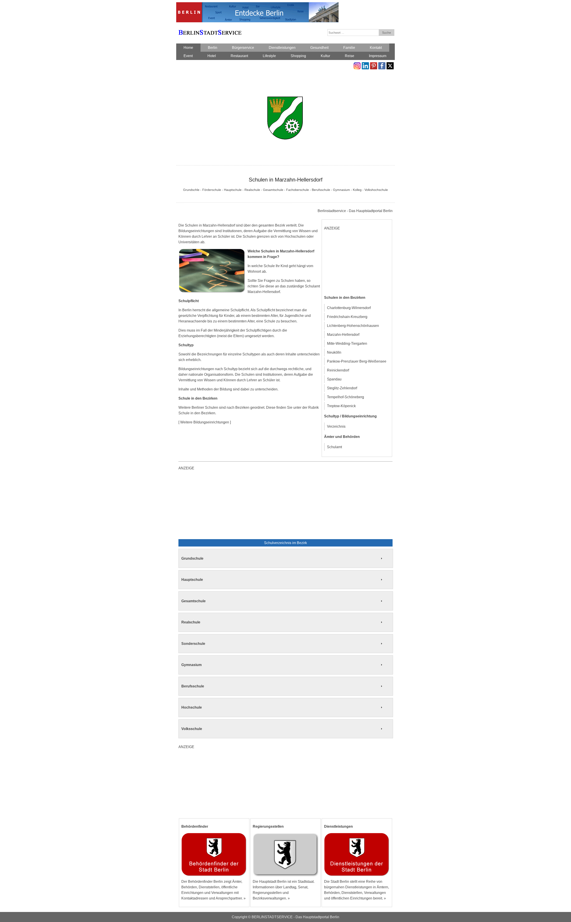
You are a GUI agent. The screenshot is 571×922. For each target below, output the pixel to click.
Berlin (212, 48)
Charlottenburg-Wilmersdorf (349, 308)
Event (188, 56)
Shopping (298, 56)
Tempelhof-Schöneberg (345, 397)
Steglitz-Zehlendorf (342, 388)
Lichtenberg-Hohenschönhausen (353, 326)
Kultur (325, 56)
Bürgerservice (243, 48)
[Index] (209, 27)
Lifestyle (269, 56)
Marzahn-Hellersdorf (343, 334)
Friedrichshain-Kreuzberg (347, 317)
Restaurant (239, 56)
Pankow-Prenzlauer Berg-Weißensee (356, 361)
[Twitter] (390, 65)
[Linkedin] (365, 65)
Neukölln (334, 352)
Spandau (334, 379)
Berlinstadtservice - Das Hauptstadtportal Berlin (355, 211)
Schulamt (334, 447)
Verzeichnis (336, 426)
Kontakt (376, 48)
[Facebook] (381, 65)
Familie (349, 48)
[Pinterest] (373, 65)
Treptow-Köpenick (341, 406)
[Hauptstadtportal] (257, 5)
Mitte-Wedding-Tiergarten (347, 343)
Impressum (377, 56)
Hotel (211, 56)
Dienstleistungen (282, 48)
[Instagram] (357, 65)
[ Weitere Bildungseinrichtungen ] (204, 422)
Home (188, 48)
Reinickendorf (338, 370)
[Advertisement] (357, 262)
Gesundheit (319, 48)
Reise (349, 56)
